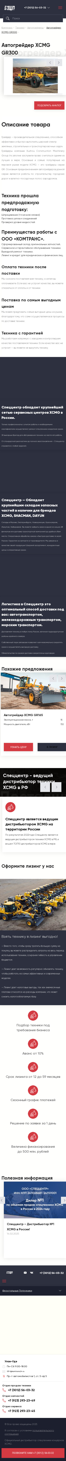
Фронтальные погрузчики (17, 1290)
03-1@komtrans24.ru (15, 1371)
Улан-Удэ (48, 7)
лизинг (52, 747)
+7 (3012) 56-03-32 (35, 7)
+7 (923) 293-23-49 (21, 1400)
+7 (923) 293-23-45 (21, 1411)
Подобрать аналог (49, 105)
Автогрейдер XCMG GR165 (23, 715)
